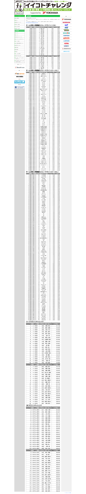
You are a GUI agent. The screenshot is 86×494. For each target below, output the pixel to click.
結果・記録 (18, 28)
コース (17, 32)
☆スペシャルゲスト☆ (19, 39)
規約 (16, 51)
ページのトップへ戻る (68, 492)
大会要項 (17, 18)
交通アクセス (18, 45)
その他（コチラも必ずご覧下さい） (20, 58)
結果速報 (17, 30)
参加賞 (17, 49)
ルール (17, 34)
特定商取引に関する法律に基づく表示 (20, 61)
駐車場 (17, 47)
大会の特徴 (18, 26)
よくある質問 (18, 53)
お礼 (16, 20)
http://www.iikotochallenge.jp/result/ (32, 22)
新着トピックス (18, 22)
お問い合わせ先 (18, 55)
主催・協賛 (18, 24)
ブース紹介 (18, 41)
